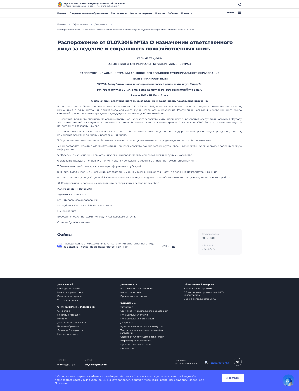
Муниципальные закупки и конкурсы (141, 326)
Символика (63, 310)
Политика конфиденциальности (187, 362)
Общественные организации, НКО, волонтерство (204, 293)
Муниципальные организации (137, 318)
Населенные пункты (69, 334)
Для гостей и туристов (70, 330)
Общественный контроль (199, 284)
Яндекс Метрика (120, 376)
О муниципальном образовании (89, 13)
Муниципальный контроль (135, 344)
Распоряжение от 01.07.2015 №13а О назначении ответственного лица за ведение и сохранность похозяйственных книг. (109, 245)
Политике (61, 383)
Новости (160, 13)
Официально (128, 303)
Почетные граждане (69, 314)
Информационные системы (136, 340)
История (62, 318)
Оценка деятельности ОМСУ (200, 298)
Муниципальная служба (134, 314)
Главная (61, 13)
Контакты (186, 13)
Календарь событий (68, 288)
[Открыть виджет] (288, 380)
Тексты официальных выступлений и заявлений (141, 331)
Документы (126, 322)
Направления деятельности (136, 288)
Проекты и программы (133, 296)
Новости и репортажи (70, 292)
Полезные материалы (70, 296)
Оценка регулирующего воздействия (142, 336)
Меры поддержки (141, 13)
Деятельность (119, 13)
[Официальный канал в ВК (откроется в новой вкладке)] (238, 362)
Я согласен (233, 377)
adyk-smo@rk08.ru (96, 364)
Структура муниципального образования (144, 310)
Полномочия (127, 348)
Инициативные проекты (198, 288)
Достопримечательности (71, 322)
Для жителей (65, 284)
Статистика (126, 307)
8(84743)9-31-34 (66, 364)
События (173, 13)
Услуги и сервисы (67, 300)
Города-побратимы (68, 326)
